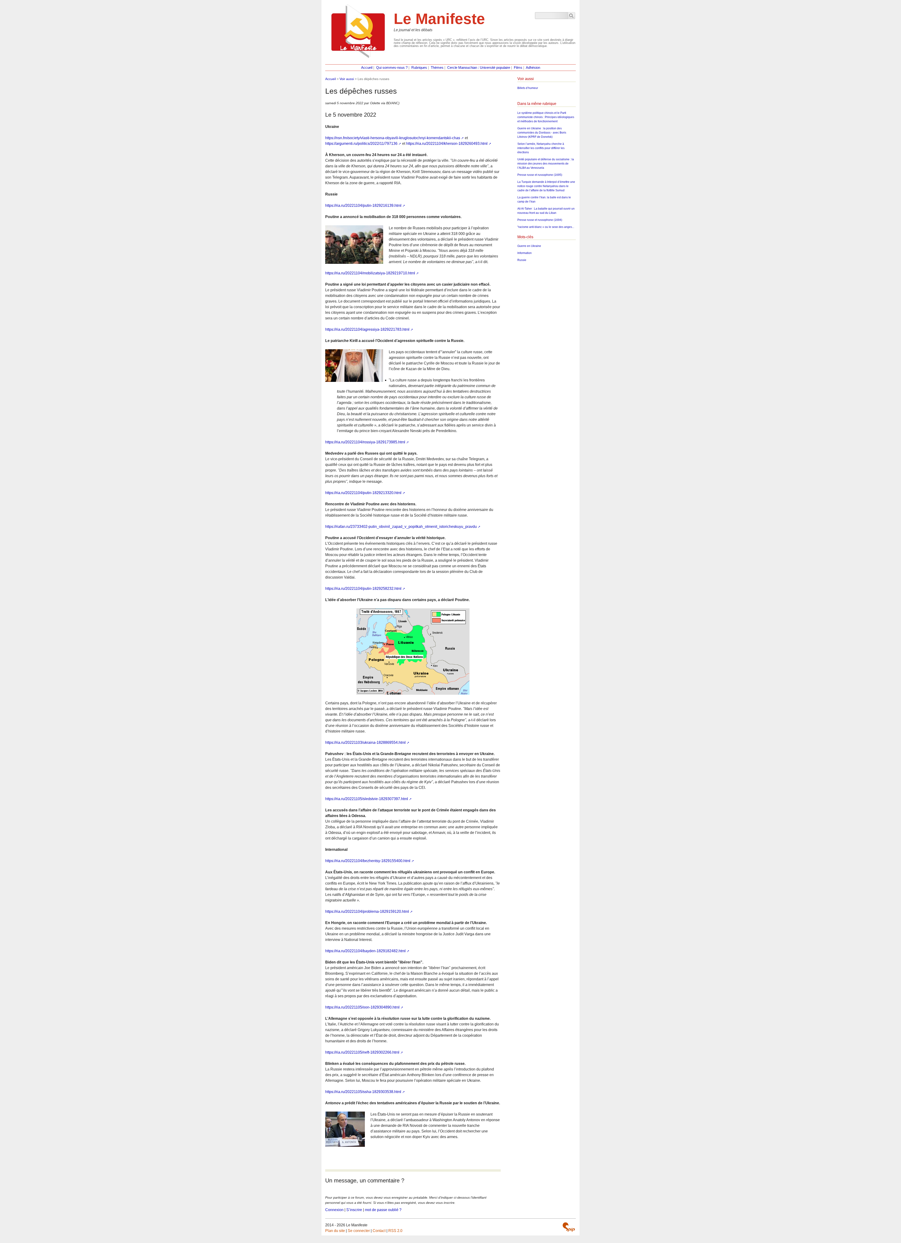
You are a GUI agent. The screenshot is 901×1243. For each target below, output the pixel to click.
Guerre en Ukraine (529, 246)
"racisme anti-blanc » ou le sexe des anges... (545, 227)
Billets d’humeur (527, 88)
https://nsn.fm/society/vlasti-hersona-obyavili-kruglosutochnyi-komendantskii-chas (392, 138)
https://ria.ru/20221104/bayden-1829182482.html (365, 951)
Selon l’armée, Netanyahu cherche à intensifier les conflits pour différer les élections (541, 148)
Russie (521, 260)
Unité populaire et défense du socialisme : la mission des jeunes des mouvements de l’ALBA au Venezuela (545, 163)
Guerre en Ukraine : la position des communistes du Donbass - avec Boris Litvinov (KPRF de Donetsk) (541, 132)
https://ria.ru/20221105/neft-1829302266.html (362, 1052)
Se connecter (359, 1231)
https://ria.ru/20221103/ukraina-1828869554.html (365, 742)
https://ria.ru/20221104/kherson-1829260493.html (447, 144)
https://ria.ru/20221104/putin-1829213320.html (363, 493)
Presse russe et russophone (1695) (539, 174)
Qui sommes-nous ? (392, 67)
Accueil (366, 67)
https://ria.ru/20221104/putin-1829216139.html (363, 205)
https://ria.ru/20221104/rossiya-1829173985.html (365, 442)
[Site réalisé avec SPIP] (569, 1227)
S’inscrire (354, 1210)
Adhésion (533, 67)
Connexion (334, 1210)
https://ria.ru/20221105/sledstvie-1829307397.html (366, 799)
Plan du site (335, 1231)
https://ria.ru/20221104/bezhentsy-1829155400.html (367, 861)
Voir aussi (347, 79)
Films (518, 67)
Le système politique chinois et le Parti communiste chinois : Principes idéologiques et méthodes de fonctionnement (545, 117)
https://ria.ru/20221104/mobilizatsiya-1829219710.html (370, 273)
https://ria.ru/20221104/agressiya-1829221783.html (367, 329)
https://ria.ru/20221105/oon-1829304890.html (362, 1007)
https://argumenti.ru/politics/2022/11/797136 (361, 144)
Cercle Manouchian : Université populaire (478, 67)
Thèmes (437, 67)
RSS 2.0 (395, 1231)
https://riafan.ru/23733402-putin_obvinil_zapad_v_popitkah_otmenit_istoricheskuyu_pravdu (401, 527)
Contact (379, 1231)
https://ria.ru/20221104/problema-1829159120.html (367, 911)
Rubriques (419, 67)
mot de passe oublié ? (383, 1210)
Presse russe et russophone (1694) (539, 220)
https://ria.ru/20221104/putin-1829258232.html (363, 589)
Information (524, 253)
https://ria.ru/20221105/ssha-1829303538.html (363, 1092)
